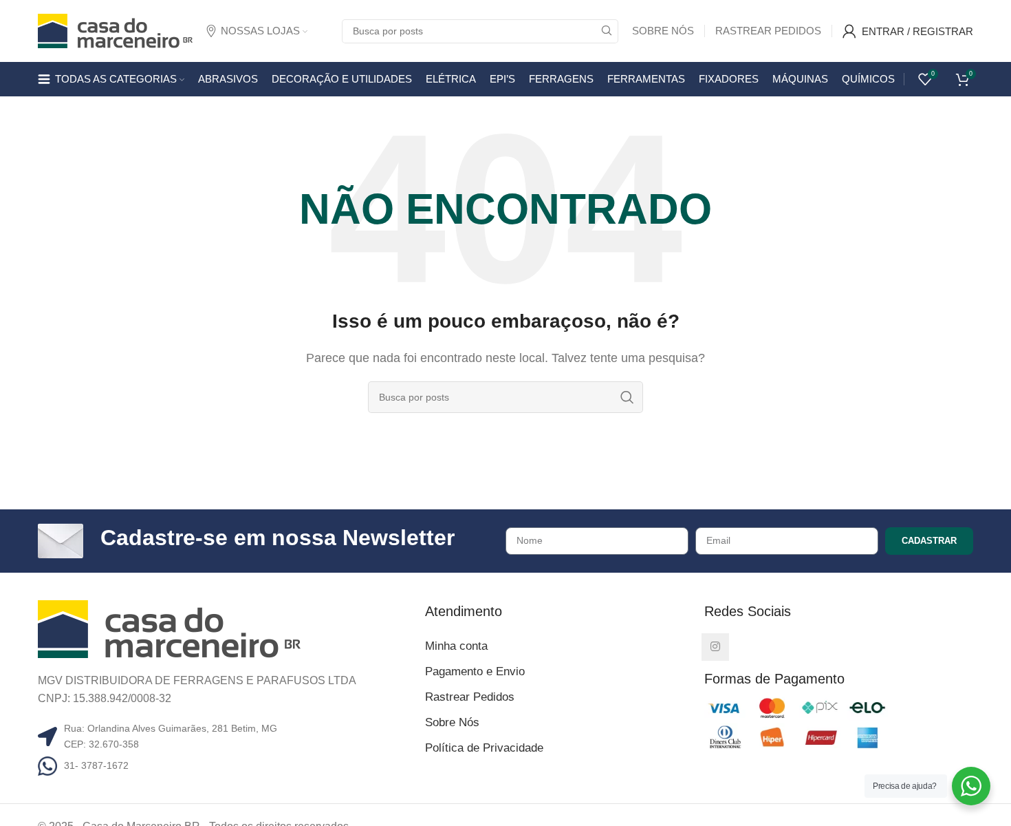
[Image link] (169, 628)
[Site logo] (115, 30)
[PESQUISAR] (606, 31)
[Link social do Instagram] (715, 647)
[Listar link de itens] (226, 765)
